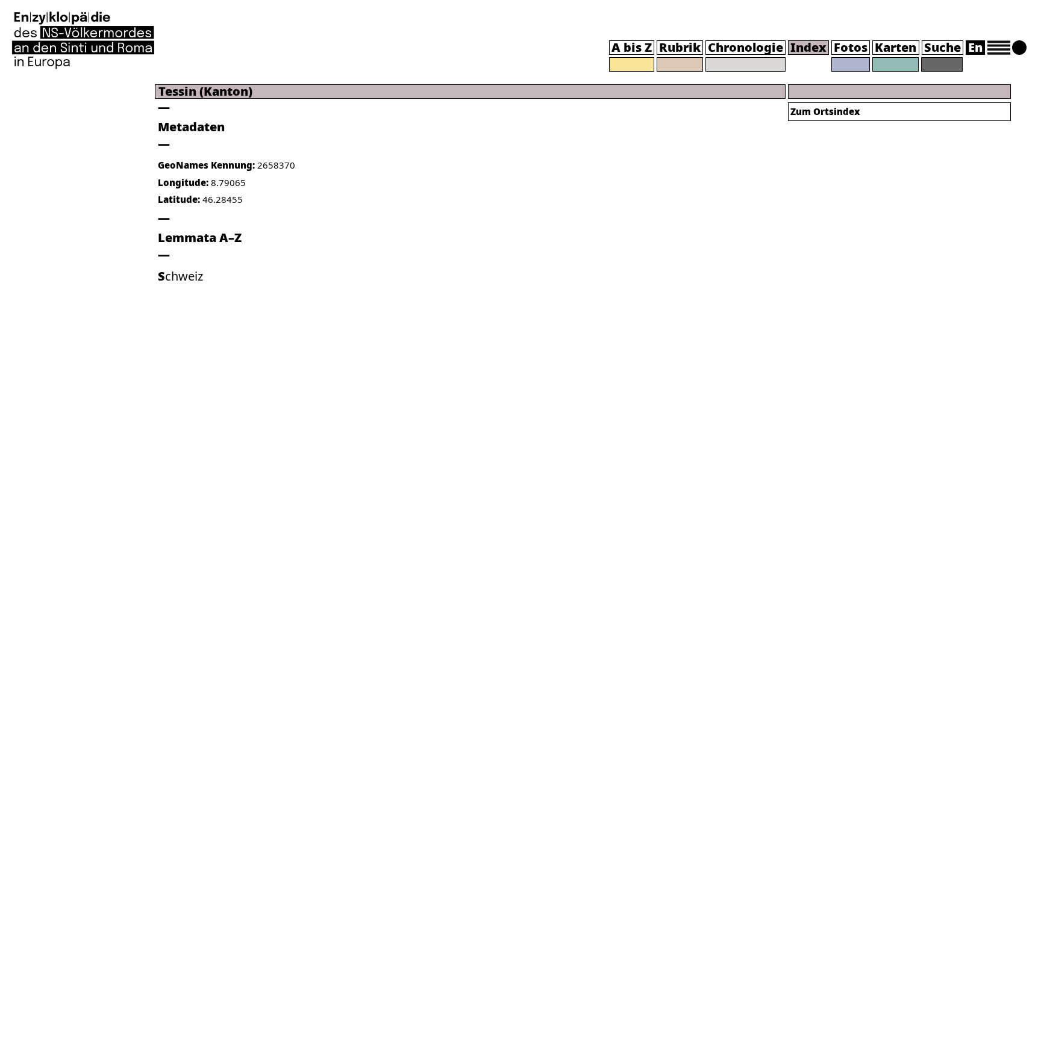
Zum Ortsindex (825, 111)
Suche (942, 47)
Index (808, 47)
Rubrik (680, 47)
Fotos (851, 47)
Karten (895, 47)
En (975, 47)
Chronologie (745, 47)
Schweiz (180, 276)
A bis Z (631, 47)
